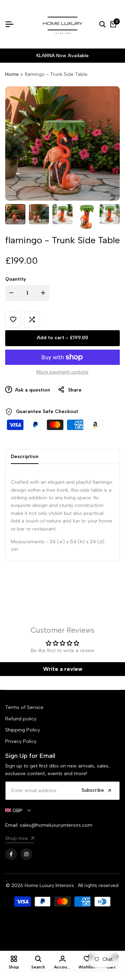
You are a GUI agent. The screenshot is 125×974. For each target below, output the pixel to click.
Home (12, 74)
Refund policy (20, 719)
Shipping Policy (22, 730)
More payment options (62, 372)
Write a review (62, 669)
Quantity (15, 279)
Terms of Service (24, 707)
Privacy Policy (20, 741)
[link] (19, 839)
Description (25, 456)
